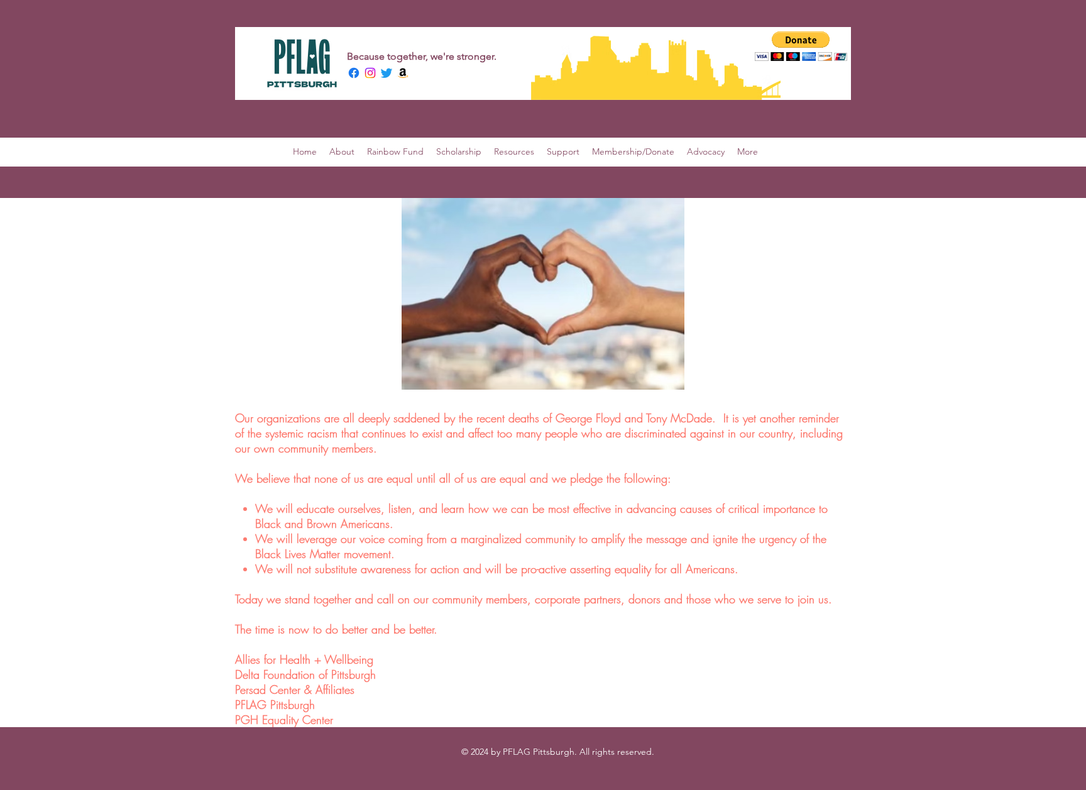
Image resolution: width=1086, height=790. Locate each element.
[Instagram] (370, 73)
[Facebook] (354, 73)
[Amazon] (403, 73)
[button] (801, 46)
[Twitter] (386, 73)
